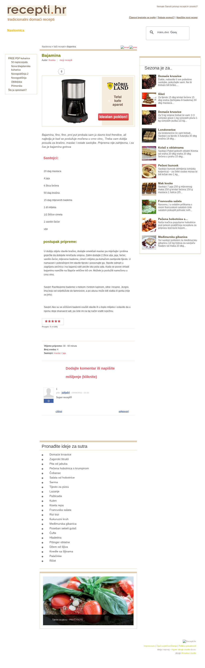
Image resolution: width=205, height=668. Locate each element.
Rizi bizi (54, 514)
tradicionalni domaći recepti (31, 19)
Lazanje (54, 491)
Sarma (53, 482)
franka (52, 60)
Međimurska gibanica (62, 523)
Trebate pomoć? (166, 17)
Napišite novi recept (187, 17)
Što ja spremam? (17, 90)
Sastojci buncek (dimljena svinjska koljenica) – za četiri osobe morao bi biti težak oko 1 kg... (177, 170)
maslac (57, 353)
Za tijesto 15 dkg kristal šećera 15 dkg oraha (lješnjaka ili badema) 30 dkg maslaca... (177, 98)
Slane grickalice (81, 30)
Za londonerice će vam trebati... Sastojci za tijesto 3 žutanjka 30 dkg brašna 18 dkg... (177, 134)
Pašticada (55, 496)
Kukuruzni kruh (58, 519)
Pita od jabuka (58, 463)
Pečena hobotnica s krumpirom (69, 468)
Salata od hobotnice (62, 477)
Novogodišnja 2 (19, 73)
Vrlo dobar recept (52, 321)
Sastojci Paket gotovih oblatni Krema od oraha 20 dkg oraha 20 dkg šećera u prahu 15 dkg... (178, 152)
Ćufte (52, 533)
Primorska (16, 86)
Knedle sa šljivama (61, 551)
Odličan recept (55, 321)
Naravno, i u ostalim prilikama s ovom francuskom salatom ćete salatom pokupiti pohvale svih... (175, 206)
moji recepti (66, 60)
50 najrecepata (19, 62)
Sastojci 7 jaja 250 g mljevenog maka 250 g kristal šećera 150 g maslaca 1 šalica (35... (175, 188)
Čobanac (55, 473)
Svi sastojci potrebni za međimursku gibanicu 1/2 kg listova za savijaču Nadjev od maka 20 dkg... (177, 241)
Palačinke (55, 556)
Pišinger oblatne (59, 542)
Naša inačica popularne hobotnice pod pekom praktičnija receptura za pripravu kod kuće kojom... (177, 223)
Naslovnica (15, 30)
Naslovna (46, 46)
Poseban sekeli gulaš (62, 528)
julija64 (66, 392)
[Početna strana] (37, 15)
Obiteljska (16, 81)
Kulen (53, 500)
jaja (64, 353)
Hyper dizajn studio (180, 649)
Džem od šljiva (58, 546)
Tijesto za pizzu (59, 486)
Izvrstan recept (59, 321)
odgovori (124, 411)
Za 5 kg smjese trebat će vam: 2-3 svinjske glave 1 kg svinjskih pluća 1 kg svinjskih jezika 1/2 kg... (177, 116)
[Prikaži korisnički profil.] (49, 396)
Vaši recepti (59, 46)
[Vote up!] (49, 405)
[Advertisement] (169, 314)
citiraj (59, 411)
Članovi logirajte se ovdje (142, 17)
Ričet (52, 560)
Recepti (38, 30)
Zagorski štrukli (59, 459)
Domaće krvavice (60, 454)
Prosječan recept (46, 321)
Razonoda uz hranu (116, 30)
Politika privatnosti (187, 646)
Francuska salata (60, 509)
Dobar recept (49, 321)
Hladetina (55, 537)
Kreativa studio (189, 653)
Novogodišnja (18, 77)
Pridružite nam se (185, 11)
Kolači (56, 30)
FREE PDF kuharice (19, 58)
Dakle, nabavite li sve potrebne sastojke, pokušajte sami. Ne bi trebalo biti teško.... (175, 81)
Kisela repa (56, 505)
